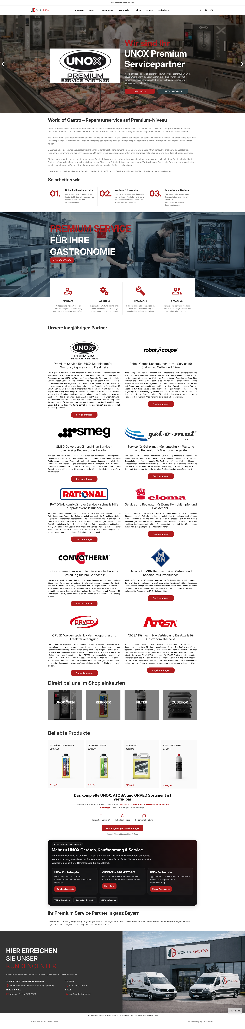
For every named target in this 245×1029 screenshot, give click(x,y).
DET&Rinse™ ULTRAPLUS (62, 745)
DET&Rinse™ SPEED (97, 745)
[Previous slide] (3, 64)
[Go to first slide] (242, 64)
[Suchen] (200, 10)
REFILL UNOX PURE (172, 745)
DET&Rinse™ (132, 745)
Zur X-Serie (109, 886)
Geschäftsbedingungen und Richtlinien (200, 1022)
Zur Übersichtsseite (65, 889)
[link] (65, 705)
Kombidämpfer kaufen (85, 900)
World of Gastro (52, 1022)
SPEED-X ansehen (62, 900)
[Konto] (206, 10)
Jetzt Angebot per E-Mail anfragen (122, 828)
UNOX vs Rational (108, 900)
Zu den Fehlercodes (161, 889)
